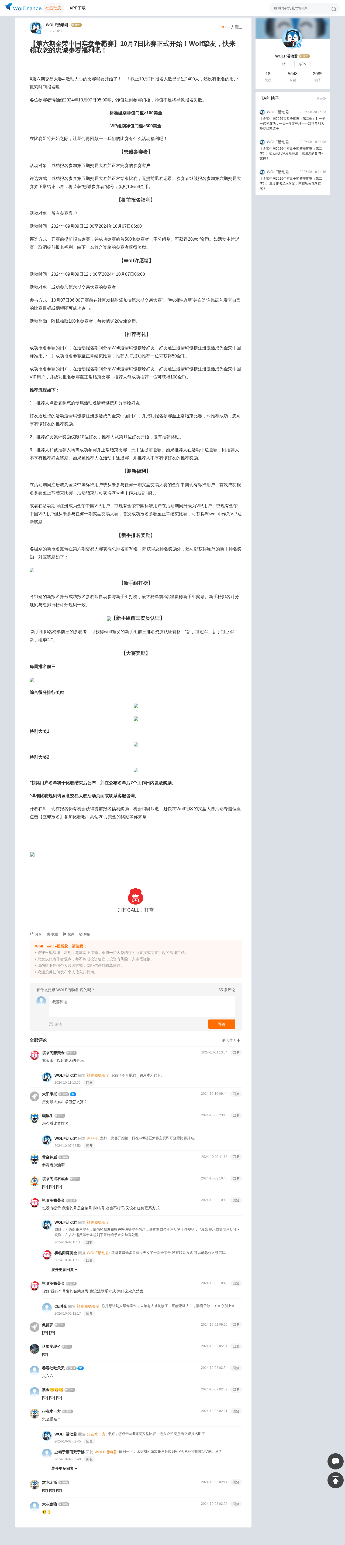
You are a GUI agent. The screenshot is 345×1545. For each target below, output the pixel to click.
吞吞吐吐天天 (53, 1368)
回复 (236, 1053)
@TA (302, 64)
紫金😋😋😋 (52, 1389)
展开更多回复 (64, 1269)
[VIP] (73, 1094)
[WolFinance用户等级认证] (304, 56)
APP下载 (78, 8)
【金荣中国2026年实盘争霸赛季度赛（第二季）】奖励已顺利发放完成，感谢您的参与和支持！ (292, 153)
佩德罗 (47, 1325)
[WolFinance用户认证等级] (76, 25)
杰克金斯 (49, 1482)
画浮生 (47, 1116)
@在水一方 (51, 1411)
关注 (284, 64)
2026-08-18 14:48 (313, 172)
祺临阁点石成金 (55, 1178)
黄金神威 (49, 1157)
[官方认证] (39, 32)
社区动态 (53, 8)
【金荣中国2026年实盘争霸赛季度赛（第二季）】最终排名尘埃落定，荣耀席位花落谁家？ (291, 183)
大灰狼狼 (49, 1504)
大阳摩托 (49, 1094)
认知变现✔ (51, 1346)
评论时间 (231, 1040)
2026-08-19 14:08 (313, 142)
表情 (55, 1024)
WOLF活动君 (58, 25)
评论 (222, 1024)
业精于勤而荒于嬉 (69, 1452)
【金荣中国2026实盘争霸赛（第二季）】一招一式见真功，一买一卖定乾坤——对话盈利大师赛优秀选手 (292, 123)
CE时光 (60, 1306)
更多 (321, 98)
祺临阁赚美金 (53, 1053)
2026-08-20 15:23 (313, 112)
